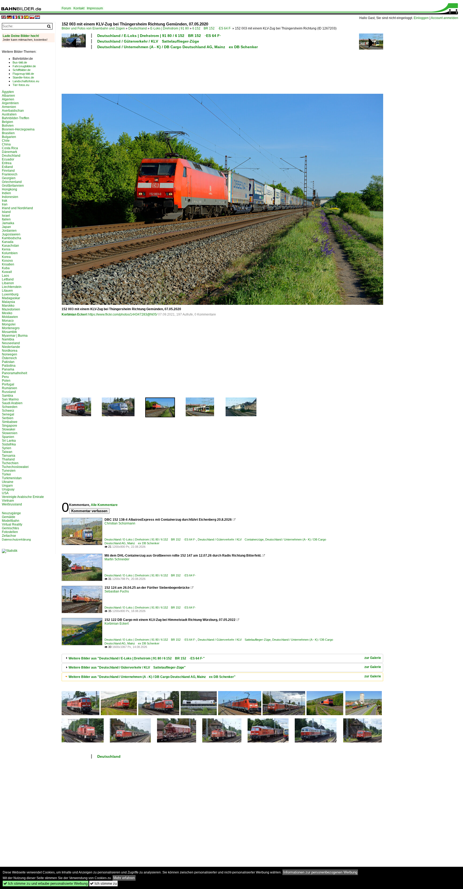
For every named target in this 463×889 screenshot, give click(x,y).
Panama (8, 369)
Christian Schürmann (119, 523)
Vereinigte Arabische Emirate (23, 497)
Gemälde (8, 517)
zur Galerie (372, 658)
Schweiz (8, 410)
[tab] (222, 658)
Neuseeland (11, 343)
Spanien (8, 437)
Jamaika (8, 223)
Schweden (9, 407)
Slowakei (8, 429)
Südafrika (9, 444)
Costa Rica (10, 148)
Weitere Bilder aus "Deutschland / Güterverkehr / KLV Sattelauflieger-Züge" (127, 667)
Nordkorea (9, 350)
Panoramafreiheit (14, 373)
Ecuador (8, 159)
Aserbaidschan (13, 110)
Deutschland (137, 28)
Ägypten (8, 92)
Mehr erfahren (124, 878)
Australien (9, 114)
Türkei (6, 474)
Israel (6, 215)
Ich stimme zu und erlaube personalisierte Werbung (45, 884)
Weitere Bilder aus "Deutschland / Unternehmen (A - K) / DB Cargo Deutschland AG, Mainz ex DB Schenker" (152, 677)
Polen (6, 380)
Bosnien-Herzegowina (18, 129)
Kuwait (7, 272)
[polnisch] (31, 18)
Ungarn (7, 485)
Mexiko (7, 313)
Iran (5, 204)
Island (6, 212)
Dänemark (9, 152)
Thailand (8, 459)
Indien (6, 193)
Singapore (9, 425)
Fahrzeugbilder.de (24, 66)
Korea (6, 257)
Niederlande (11, 347)
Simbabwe (9, 422)
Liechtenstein (11, 287)
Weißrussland (12, 504)
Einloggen (421, 18)
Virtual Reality (12, 524)
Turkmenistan (12, 478)
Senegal (8, 414)
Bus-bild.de (20, 62)
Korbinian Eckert (74, 314)
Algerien (8, 99)
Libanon (8, 283)
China (6, 144)
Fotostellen (10, 532)
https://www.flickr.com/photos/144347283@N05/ (122, 314)
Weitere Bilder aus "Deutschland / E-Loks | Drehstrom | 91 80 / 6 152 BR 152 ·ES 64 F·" (137, 658)
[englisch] (3, 18)
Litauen (7, 290)
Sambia (7, 395)
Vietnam (8, 500)
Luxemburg (10, 294)
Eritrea (7, 163)
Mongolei (9, 324)
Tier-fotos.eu (21, 85)
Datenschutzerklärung (16, 539)
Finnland (8, 170)
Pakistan (8, 362)
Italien (6, 219)
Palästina (9, 365)
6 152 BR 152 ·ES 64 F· (212, 28)
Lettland (8, 279)
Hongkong (9, 189)
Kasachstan (10, 245)
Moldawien (10, 317)
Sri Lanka (9, 440)
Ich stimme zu (103, 884)
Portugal (8, 384)
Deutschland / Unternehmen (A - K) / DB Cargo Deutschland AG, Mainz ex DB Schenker (177, 47)
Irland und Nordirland (17, 208)
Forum (66, 8)
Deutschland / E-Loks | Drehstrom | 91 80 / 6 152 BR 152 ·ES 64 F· (159, 35)
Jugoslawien (11, 234)
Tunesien (9, 470)
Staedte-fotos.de (23, 77)
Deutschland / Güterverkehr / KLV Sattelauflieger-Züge (148, 41)
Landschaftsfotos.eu (26, 81)
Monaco (8, 320)
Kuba (6, 268)
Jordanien (9, 230)
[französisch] (15, 18)
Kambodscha (11, 238)
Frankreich (9, 174)
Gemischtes (10, 528)
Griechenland (12, 182)
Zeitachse (9, 536)
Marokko (8, 305)
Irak (4, 200)
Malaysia (8, 302)
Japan (6, 227)
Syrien (6, 448)
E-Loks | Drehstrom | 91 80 (169, 28)
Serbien (7, 418)
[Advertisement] (199, 71)
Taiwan (7, 452)
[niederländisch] (37, 18)
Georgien (9, 178)
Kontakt (78, 8)
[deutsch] (9, 18)
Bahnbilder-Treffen (15, 118)
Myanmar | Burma (15, 335)
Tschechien (10, 463)
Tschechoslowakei (15, 467)
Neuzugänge (11, 513)
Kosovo (7, 260)
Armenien (9, 107)
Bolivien (8, 125)
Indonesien (10, 197)
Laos (5, 275)
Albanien (8, 95)
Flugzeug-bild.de (23, 73)
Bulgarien (9, 137)
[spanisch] (26, 18)
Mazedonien (11, 309)
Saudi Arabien (12, 403)
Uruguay (8, 489)
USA (5, 493)
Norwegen (9, 354)
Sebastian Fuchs (116, 591)
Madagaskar (11, 298)
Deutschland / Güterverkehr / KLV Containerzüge (231, 539)
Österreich (9, 358)
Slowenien (9, 433)
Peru (5, 377)
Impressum (95, 8)
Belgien (7, 122)
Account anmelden (444, 18)
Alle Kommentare (104, 505)
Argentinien (10, 103)
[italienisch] (20, 18)
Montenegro (11, 328)
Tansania (8, 455)
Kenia (6, 249)
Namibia (8, 339)
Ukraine (7, 482)
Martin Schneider (116, 559)
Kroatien (8, 264)
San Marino (10, 399)
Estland (7, 167)
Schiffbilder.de (22, 70)
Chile (6, 140)
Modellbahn (10, 521)
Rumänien (9, 388)
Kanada (7, 242)
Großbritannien (13, 185)
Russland (9, 392)
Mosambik (9, 332)
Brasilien (8, 133)
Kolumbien (10, 253)
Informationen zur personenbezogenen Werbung (320, 872)
